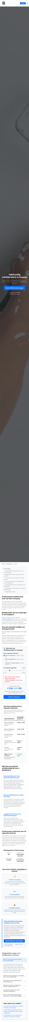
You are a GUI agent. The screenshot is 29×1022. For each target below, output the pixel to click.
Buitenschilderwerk (14, 656)
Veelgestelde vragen (10, 591)
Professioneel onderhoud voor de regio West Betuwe (14, 589)
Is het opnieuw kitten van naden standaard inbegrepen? (11, 990)
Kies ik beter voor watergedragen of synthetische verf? (12, 981)
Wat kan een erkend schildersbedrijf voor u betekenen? (13, 582)
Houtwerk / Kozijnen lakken (14, 663)
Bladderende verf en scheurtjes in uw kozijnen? (14, 575)
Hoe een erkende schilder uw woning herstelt (14, 578)
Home (3, 564)
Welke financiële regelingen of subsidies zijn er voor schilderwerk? (13, 976)
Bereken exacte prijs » (14, 697)
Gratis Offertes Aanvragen (14, 288)
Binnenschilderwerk (14, 659)
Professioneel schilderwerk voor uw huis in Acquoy (13, 571)
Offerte (22, 3)
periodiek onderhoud (7, 619)
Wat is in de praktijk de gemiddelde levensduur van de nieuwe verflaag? (12, 995)
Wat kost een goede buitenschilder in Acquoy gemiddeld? (12, 960)
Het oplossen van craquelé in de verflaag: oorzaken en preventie (13, 1015)
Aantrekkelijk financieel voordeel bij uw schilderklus (14, 585)
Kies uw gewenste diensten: (11, 653)
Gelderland (9, 564)
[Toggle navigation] (27, 3)
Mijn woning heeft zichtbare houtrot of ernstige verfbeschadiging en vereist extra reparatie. (14, 679)
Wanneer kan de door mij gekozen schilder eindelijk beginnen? (12, 985)
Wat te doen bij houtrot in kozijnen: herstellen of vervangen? (13, 1006)
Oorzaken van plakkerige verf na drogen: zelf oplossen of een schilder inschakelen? (13, 1011)
